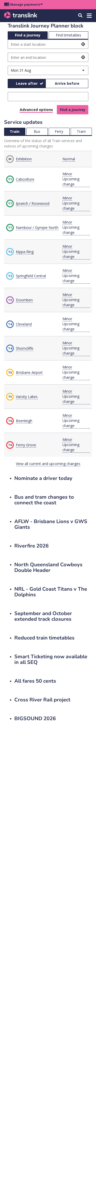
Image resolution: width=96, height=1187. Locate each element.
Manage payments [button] (25, 4)
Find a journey (73, 109)
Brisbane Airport (29, 372)
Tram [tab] (81, 131)
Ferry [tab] (59, 131)
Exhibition (24, 158)
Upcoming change (70, 182)
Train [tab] (14, 131)
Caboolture (25, 179)
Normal (68, 158)
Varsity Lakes (27, 396)
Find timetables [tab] (68, 35)
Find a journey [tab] (27, 35)
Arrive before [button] (67, 83)
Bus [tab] (37, 131)
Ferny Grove (26, 444)
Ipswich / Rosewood (32, 203)
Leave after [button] (27, 83)
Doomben (24, 300)
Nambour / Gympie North (37, 227)
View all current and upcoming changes (48, 463)
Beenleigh (24, 420)
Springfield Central (31, 275)
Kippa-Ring (25, 251)
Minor (67, 173)
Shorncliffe (24, 348)
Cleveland (24, 324)
